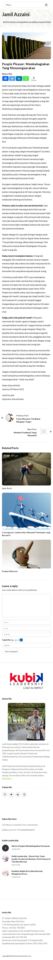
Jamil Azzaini (16, 14)
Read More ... (7, 778)
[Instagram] (24, 794)
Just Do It (7, 488)
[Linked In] (18, 794)
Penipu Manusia (10, 571)
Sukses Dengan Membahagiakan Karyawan (31, 846)
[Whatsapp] (26, 78)
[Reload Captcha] (21, 639)
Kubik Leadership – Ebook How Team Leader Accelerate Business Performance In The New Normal (31, 859)
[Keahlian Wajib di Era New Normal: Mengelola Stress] (5, 873)
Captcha (6, 639)
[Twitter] (12, 78)
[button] (21, 640)
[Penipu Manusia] (26, 554)
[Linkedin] (19, 78)
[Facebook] (5, 78)
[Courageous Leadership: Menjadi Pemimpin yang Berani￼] (26, 511)
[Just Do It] (26, 469)
